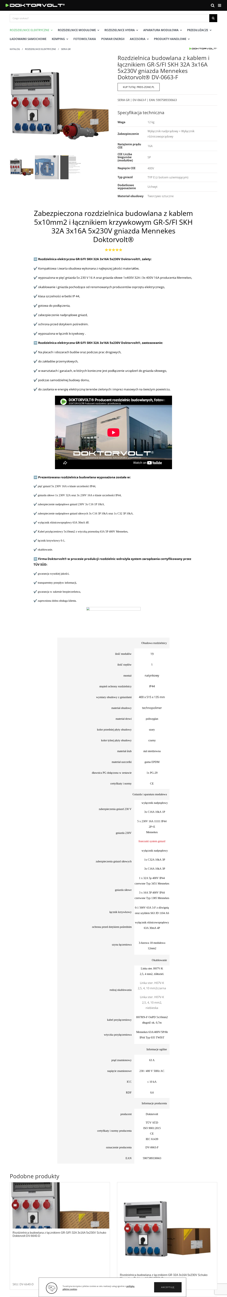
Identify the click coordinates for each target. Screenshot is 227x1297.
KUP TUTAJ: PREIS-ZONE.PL (138, 87)
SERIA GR (124, 100)
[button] (168, 1287)
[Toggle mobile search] (212, 5)
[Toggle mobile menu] (220, 5)
